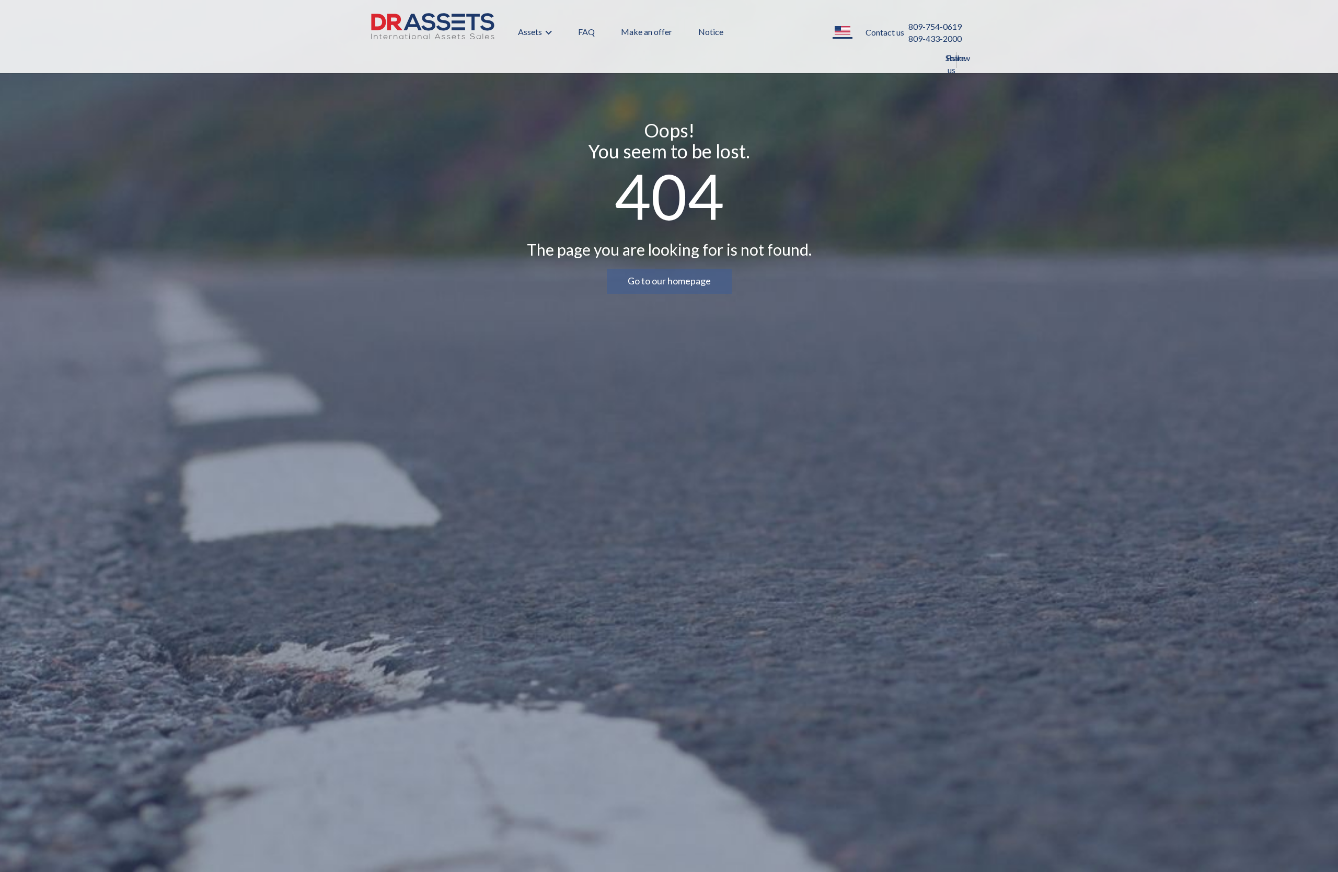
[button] (842, 31)
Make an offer (646, 32)
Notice (710, 32)
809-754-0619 (935, 26)
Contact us (885, 32)
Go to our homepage (669, 280)
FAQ (586, 32)
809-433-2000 (935, 38)
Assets (531, 32)
